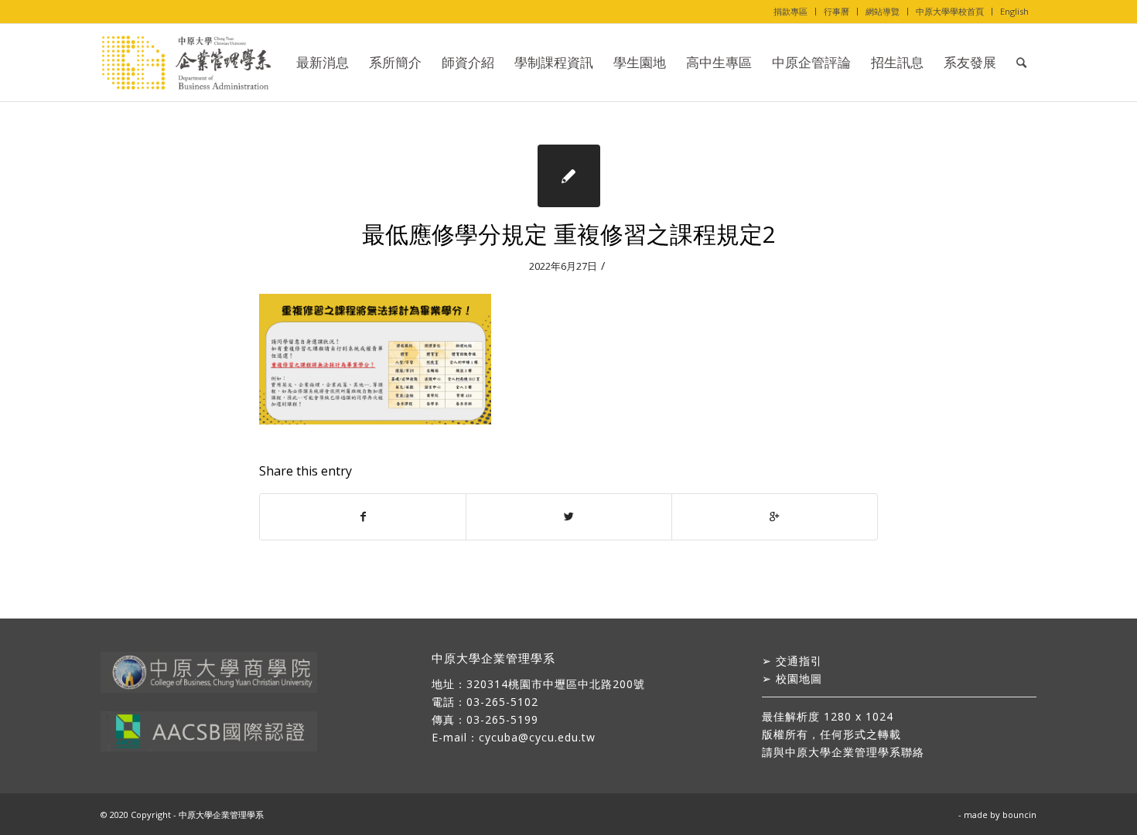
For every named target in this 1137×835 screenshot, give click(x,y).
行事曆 (836, 11)
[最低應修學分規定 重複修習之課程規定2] (569, 176)
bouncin (1019, 814)
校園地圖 (799, 678)
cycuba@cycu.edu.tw (537, 737)
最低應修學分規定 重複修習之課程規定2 (569, 234)
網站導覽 (883, 11)
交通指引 (799, 660)
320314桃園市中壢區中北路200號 (555, 684)
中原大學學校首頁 (950, 11)
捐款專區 (790, 11)
